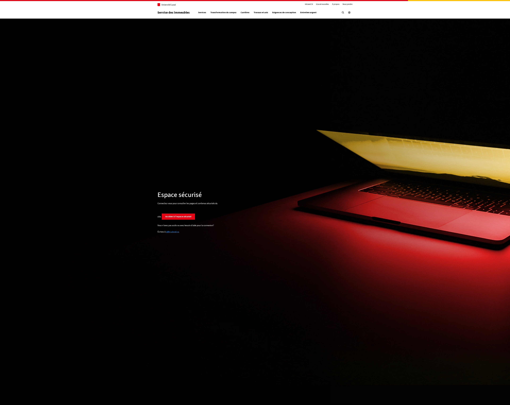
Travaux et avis (261, 12)
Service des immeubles (174, 12)
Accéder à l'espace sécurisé (178, 216)
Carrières (245, 12)
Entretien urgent (308, 12)
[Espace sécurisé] (349, 12)
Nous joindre (347, 4)
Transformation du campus (223, 12)
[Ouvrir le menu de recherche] (343, 12)
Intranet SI (309, 4)
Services (202, 12)
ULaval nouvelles (322, 4)
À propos (335, 4)
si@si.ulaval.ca (172, 231)
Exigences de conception (284, 12)
